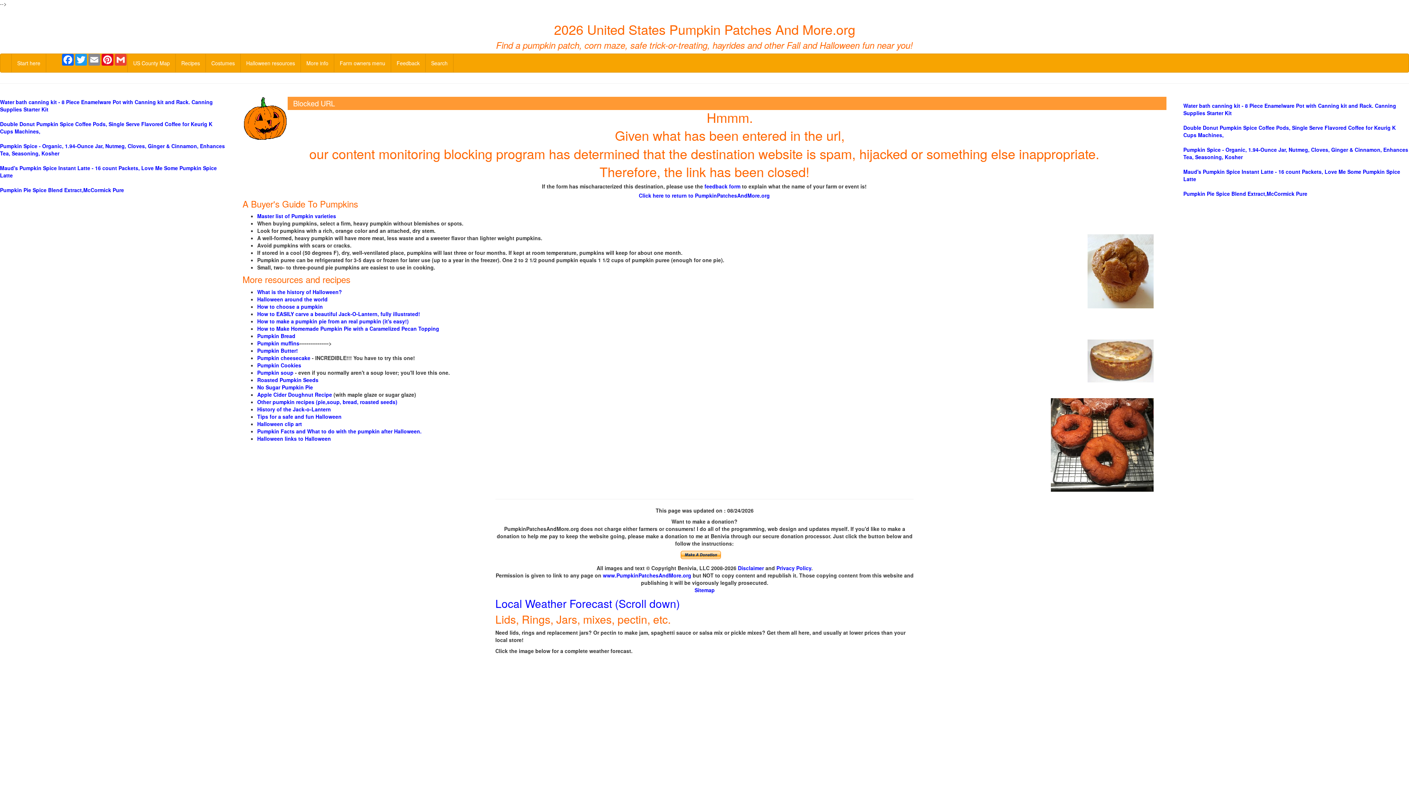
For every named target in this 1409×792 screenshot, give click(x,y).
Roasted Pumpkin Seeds (287, 380)
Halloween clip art (279, 424)
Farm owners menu (362, 63)
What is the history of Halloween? (299, 292)
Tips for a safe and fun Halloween (299, 416)
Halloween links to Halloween (294, 438)
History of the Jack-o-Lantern (294, 409)
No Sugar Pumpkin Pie (285, 387)
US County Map (151, 63)
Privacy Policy (793, 568)
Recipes (190, 63)
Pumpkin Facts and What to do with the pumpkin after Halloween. (339, 431)
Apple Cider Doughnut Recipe (294, 394)
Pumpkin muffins (278, 343)
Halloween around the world (292, 299)
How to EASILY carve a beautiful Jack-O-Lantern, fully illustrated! (338, 314)
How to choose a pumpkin (290, 306)
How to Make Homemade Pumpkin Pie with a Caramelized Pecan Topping (348, 328)
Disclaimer (751, 568)
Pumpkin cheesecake (283, 358)
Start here (28, 63)
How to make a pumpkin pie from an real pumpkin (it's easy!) (333, 321)
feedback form (722, 186)
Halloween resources (270, 63)
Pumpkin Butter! (277, 350)
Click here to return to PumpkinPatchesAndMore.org (704, 195)
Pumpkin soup (275, 372)
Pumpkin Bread (276, 336)
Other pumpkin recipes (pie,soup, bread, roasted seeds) (327, 402)
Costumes (223, 63)
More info (317, 63)
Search (439, 63)
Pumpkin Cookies (279, 365)
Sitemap (705, 590)
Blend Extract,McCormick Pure (62, 190)
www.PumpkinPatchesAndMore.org (647, 575)
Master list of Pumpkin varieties (296, 216)
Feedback (408, 63)
